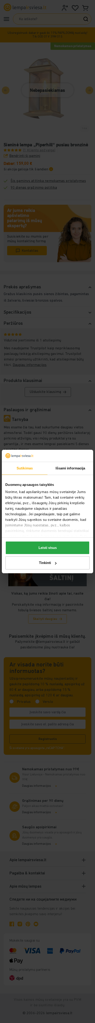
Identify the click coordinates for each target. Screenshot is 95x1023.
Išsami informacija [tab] (70, 468)
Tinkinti (45, 563)
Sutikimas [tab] (25, 468)
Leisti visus (48, 548)
